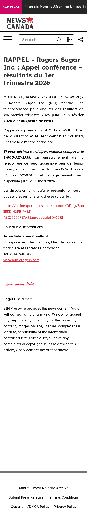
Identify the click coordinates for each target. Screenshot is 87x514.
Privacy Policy (65, 506)
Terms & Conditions (63, 497)
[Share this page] (81, 39)
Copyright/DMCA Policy (30, 506)
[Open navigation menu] (7, 39)
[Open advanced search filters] (69, 39)
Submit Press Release (26, 497)
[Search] (59, 39)
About (24, 488)
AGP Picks (11, 7)
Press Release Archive (50, 488)
